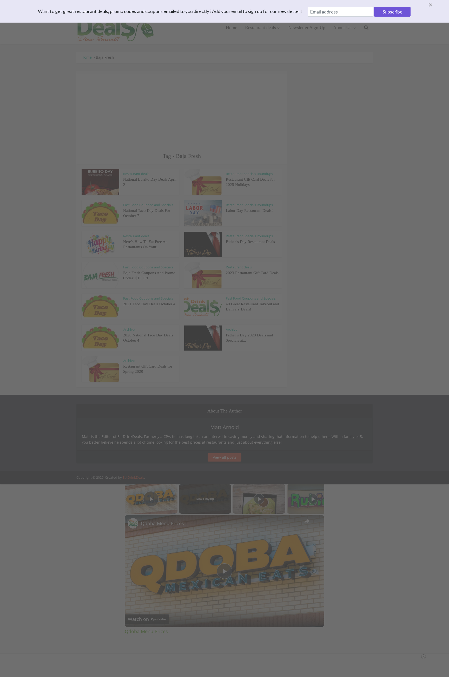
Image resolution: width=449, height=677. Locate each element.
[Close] (436, 5)
